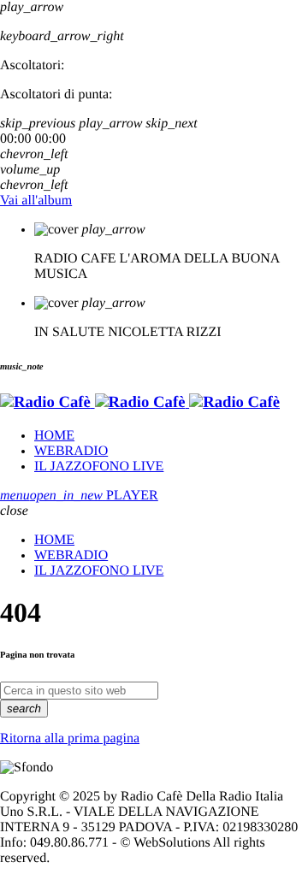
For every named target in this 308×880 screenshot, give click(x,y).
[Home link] (140, 402)
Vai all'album (36, 200)
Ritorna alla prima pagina (69, 738)
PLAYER (94, 495)
